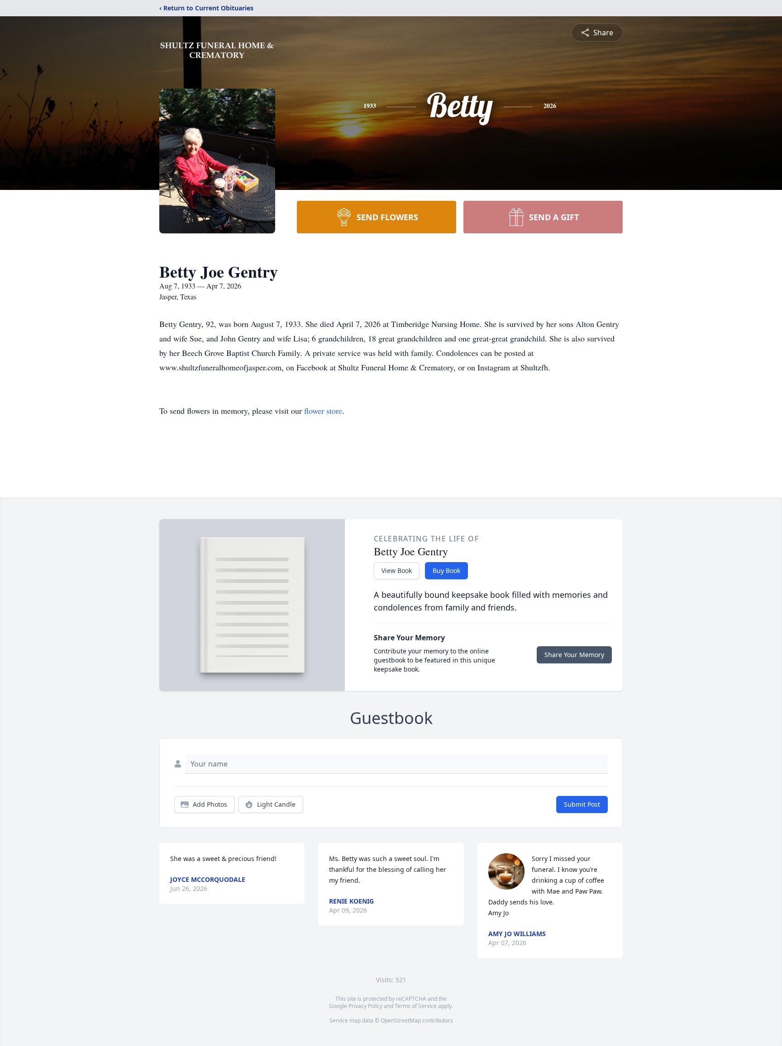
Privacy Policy (365, 1006)
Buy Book (446, 570)
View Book (396, 570)
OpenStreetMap (401, 1020)
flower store (323, 410)
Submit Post (582, 804)
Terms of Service (416, 1006)
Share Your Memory (574, 654)
